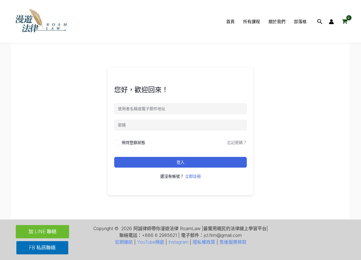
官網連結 (124, 242)
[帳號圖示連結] (331, 21)
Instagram (178, 242)
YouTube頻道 (150, 242)
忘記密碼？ (237, 142)
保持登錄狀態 (133, 142)
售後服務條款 (232, 242)
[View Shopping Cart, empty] (345, 22)
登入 (180, 162)
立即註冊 (193, 176)
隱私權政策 (204, 242)
